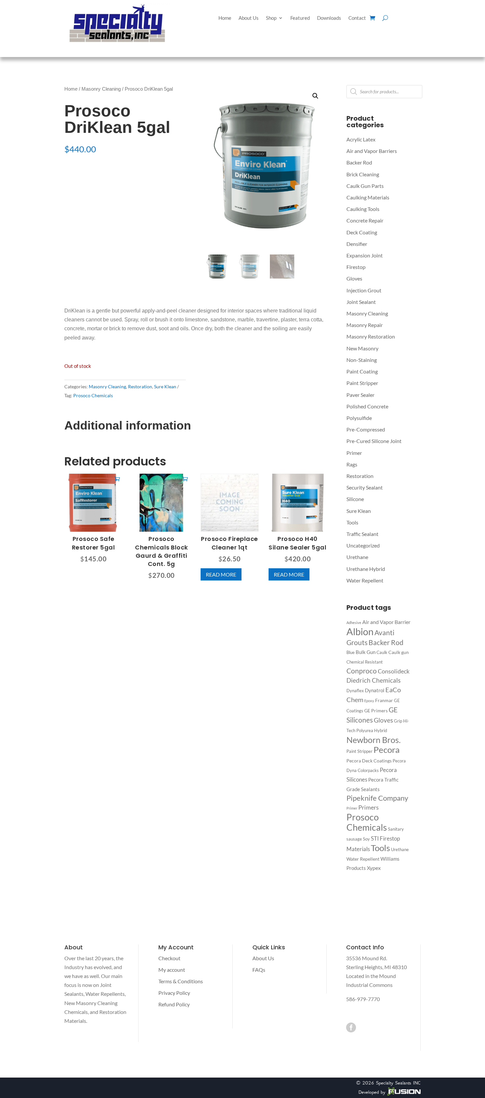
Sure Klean (165, 386)
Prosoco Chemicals (93, 395)
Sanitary (396, 829)
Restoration (140, 386)
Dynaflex (355, 690)
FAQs (258, 969)
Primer (354, 453)
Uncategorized (363, 545)
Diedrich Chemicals (373, 680)
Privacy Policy (174, 993)
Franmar (384, 700)
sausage (354, 839)
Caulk (381, 652)
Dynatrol (374, 690)
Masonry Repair (364, 325)
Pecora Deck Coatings (369, 760)
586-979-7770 (363, 999)
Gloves (354, 278)
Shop (271, 18)
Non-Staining (361, 360)
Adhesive (353, 622)
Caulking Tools (362, 209)
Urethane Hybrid (365, 569)
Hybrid (380, 730)
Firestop (356, 267)
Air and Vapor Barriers (371, 151)
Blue (350, 652)
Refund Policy (174, 1004)
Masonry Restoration (370, 336)
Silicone (355, 499)
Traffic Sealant (362, 534)
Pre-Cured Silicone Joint (374, 441)
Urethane (357, 557)
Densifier (356, 244)
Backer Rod (359, 162)
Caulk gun (398, 652)
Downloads (329, 18)
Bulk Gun (365, 652)
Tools (352, 522)
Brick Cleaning (362, 174)
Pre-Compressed (365, 429)
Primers (368, 807)
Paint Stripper (362, 383)
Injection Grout (363, 290)
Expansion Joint (364, 255)
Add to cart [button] (117, 479)
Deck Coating (361, 232)
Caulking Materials (367, 197)
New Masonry (362, 348)
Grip (398, 721)
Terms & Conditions (180, 981)
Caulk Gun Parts (365, 186)
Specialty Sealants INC (398, 1083)
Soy (366, 839)
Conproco (361, 671)
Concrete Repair (364, 220)
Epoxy (369, 700)
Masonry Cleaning (101, 89)
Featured (300, 18)
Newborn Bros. (373, 740)
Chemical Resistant (364, 662)
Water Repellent (364, 580)
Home (224, 18)
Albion (359, 631)
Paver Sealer (360, 395)
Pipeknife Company (377, 798)
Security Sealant (364, 487)
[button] (315, 96)
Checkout (169, 958)
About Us (249, 18)
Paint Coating (362, 371)
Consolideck (393, 671)
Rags (351, 464)
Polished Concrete (367, 406)
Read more (221, 574)
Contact (357, 18)
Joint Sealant (361, 302)
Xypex (374, 868)
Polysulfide (359, 418)
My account (171, 969)
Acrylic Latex (360, 139)
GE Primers (376, 710)
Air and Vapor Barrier (386, 622)
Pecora (386, 749)
